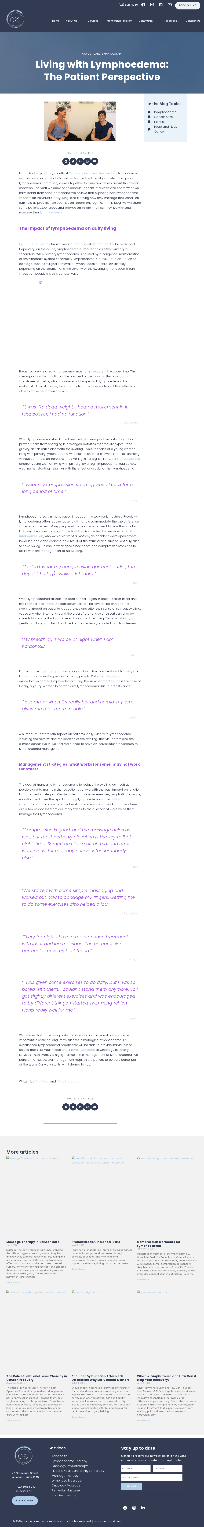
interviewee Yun (128, 459)
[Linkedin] (161, 4)
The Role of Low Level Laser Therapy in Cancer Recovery (36, 1378)
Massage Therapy (65, 1476)
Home (56, 20)
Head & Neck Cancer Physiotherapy (78, 1471)
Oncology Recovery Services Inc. (92, 173)
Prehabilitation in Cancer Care (96, 1242)
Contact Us (193, 20)
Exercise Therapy (64, 1495)
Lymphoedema (112, 53)
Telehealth (59, 1456)
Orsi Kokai (42, 1081)
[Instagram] (152, 4)
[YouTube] (170, 4)
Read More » (13, 1282)
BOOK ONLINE (187, 5)
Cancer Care (91, 53)
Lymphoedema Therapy (69, 1461)
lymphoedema (51, 212)
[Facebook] (143, 4)
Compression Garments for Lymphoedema (158, 1244)
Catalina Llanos (68, 1081)
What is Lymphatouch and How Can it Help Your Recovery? (166, 1378)
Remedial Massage (66, 1490)
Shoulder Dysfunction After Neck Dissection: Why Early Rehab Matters (101, 1378)
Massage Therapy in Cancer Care (32, 1242)
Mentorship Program (119, 20)
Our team (88, 1050)
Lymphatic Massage (67, 1480)
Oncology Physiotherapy (70, 1466)
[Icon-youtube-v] (152, 1508)
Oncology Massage (66, 1485)
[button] (65, 161)
